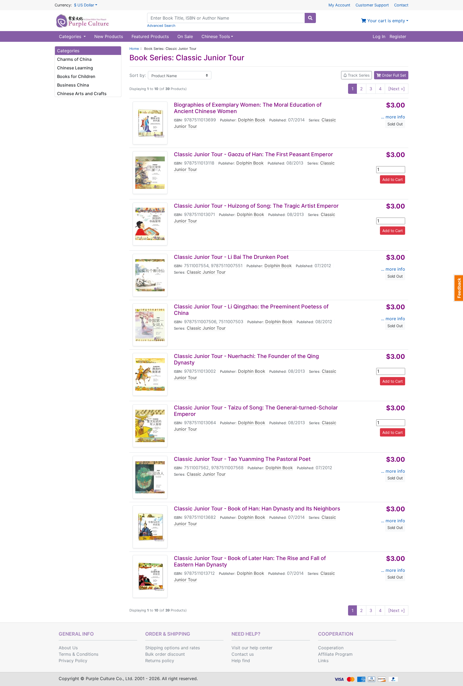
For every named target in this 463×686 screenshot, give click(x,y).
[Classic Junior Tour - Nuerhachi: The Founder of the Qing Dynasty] (150, 374)
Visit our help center (252, 647)
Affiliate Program (335, 654)
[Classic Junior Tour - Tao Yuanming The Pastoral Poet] (150, 477)
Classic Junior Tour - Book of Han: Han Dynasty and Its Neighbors (257, 508)
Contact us (243, 654)
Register (398, 36)
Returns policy (159, 660)
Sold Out (395, 124)
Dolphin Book (251, 119)
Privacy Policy (73, 660)
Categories (71, 36)
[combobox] (226, 18)
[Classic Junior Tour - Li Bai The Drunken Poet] (150, 275)
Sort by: (137, 75)
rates (195, 647)
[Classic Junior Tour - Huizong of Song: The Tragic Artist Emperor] (150, 224)
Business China (73, 85)
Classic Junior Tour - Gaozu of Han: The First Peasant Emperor (253, 154)
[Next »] (396, 88)
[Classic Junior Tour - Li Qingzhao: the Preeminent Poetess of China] (150, 325)
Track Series (358, 75)
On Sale (185, 36)
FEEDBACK (458, 288)
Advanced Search (161, 26)
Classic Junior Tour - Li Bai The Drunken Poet (231, 257)
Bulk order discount (165, 654)
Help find (241, 660)
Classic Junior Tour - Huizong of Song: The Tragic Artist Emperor (256, 206)
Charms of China (74, 59)
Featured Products (150, 36)
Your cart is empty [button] (385, 20)
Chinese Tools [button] (215, 36)
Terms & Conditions (78, 654)
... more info (393, 117)
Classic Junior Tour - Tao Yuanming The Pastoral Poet (242, 459)
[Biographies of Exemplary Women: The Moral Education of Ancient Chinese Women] (150, 123)
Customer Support (372, 5)
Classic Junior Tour (206, 272)
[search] (310, 18)
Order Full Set (393, 75)
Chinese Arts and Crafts (82, 93)
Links (323, 660)
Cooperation (330, 647)
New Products (108, 36)
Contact (401, 5)
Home (134, 49)
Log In (379, 36)
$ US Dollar (84, 5)
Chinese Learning (75, 67)
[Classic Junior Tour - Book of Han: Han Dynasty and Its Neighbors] (150, 527)
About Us (68, 647)
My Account (339, 5)
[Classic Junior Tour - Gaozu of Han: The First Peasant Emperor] (150, 172)
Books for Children (76, 76)
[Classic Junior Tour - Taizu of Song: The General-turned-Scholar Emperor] (150, 426)
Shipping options (162, 647)
